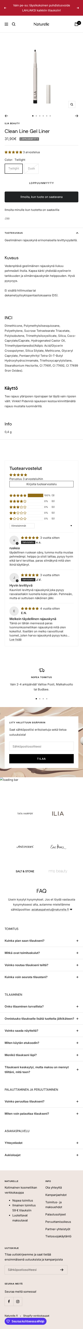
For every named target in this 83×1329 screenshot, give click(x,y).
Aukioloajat (12, 1155)
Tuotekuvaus (14, 233)
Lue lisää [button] (15, 639)
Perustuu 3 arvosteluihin (26, 479)
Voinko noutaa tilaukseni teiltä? (26, 965)
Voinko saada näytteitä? (21, 1030)
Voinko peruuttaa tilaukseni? (24, 1101)
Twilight (13, 168)
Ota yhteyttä (53, 1187)
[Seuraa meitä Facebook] (9, 1301)
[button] (14, 152)
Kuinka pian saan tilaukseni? (24, 940)
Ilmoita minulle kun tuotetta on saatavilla (32, 210)
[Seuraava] (76, 116)
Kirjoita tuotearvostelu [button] (41, 484)
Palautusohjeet (55, 1214)
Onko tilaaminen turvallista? (24, 1006)
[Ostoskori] (76, 24)
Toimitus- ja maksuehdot (53, 1204)
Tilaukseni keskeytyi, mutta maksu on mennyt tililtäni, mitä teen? (37, 1069)
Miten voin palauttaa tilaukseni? (27, 1113)
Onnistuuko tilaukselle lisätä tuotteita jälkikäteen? (39, 1018)
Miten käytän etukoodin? (22, 1043)
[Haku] (13, 24)
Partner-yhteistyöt (57, 1229)
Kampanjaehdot (56, 1195)
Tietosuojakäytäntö (58, 1236)
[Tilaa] (62, 1269)
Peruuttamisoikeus (58, 1222)
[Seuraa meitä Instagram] (17, 1301)
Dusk (31, 168)
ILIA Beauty (12, 123)
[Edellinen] (6, 116)
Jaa (7, 218)
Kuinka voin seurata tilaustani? (26, 977)
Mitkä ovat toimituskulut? (22, 953)
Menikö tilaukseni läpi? (21, 1055)
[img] (30, 538)
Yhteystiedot (13, 1143)
